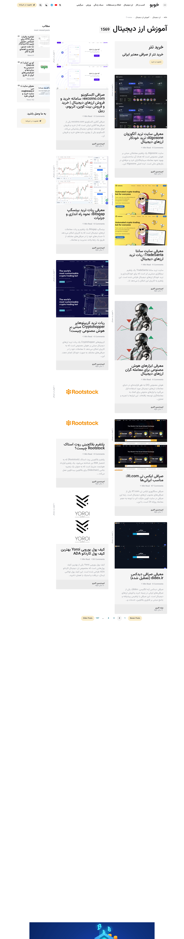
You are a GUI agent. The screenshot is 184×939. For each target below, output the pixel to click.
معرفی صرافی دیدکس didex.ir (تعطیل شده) (146, 576)
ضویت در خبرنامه (32, 121)
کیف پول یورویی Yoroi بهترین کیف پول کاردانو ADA (83, 552)
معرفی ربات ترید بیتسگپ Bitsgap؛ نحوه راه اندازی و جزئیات (85, 214)
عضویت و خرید (156, 62)
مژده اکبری (159, 607)
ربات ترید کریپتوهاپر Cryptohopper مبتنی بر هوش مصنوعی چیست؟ (87, 327)
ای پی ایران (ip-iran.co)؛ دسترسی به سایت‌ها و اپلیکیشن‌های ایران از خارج (27, 69)
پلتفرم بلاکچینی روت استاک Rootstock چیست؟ (84, 446)
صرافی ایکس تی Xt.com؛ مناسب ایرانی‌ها (144, 478)
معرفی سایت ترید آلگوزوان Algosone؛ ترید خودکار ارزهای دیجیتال (143, 138)
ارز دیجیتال (156, 17)
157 (97, 618)
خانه (165, 17)
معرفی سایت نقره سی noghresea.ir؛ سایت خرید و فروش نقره (26, 91)
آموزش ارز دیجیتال (142, 17)
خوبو (154, 5)
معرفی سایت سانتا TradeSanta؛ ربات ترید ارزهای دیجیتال (146, 255)
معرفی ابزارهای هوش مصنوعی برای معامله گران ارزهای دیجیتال (144, 370)
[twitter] (60, 5)
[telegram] (51, 5)
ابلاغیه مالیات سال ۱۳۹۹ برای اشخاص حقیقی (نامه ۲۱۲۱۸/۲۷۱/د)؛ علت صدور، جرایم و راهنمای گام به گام (26, 44)
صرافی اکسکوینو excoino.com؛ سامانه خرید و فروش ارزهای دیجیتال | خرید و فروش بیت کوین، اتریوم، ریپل (82, 103)
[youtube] (55, 5)
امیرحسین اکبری (98, 143)
